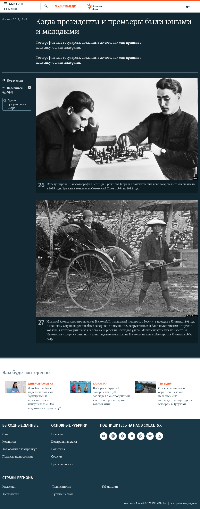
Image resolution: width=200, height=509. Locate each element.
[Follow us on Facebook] (122, 436)
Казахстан (100, 383)
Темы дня (165, 383)
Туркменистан (62, 494)
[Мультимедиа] (188, 6)
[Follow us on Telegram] (131, 436)
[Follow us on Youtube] (103, 436)
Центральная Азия (40, 383)
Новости (57, 434)
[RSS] (159, 436)
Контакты (9, 441)
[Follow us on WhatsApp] (141, 436)
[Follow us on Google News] (150, 436)
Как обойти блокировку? (19, 449)
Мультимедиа (66, 6)
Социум (56, 456)
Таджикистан (61, 486)
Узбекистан (110, 486)
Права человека (62, 464)
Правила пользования (17, 456)
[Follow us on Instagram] (113, 436)
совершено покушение (111, 326)
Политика (58, 449)
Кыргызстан (10, 494)
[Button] (13, 81)
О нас (6, 434)
